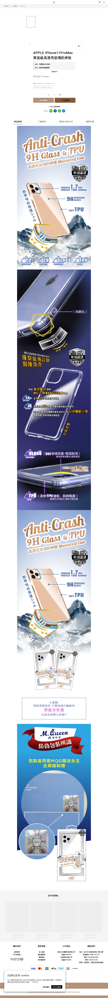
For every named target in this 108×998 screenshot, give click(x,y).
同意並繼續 (57, 987)
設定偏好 (46, 987)
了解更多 (34, 982)
